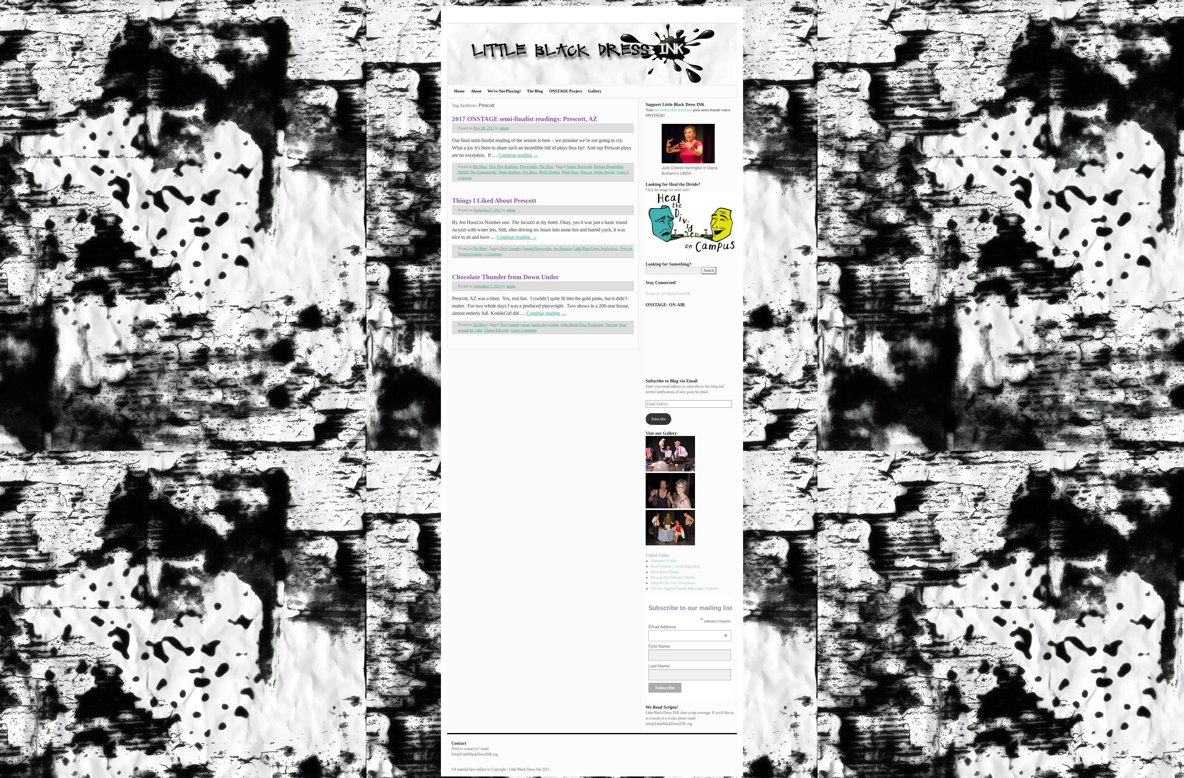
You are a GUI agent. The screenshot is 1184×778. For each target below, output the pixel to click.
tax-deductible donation (673, 110)
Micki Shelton (549, 172)
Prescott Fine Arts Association (673, 583)
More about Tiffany (665, 572)
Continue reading (518, 155)
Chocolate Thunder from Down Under (505, 277)
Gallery (595, 91)
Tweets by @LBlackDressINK (668, 293)
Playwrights (528, 167)
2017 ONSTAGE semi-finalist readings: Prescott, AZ (524, 119)
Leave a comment (523, 330)
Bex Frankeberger (484, 172)
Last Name (659, 665)
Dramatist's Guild (663, 561)
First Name (659, 646)
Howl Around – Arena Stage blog (675, 566)
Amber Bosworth (579, 167)
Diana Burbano (510, 172)
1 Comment (493, 254)
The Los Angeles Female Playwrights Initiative (685, 588)
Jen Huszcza (562, 248)
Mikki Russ (570, 172)
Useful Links (657, 555)
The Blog (535, 91)
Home (459, 91)
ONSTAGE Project (565, 91)
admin (504, 128)
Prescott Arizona (470, 254)
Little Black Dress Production (582, 325)
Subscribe (658, 419)
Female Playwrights (537, 248)
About (476, 91)
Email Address (687, 626)
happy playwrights (545, 325)
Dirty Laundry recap (515, 325)
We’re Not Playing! (504, 91)
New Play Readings (503, 167)
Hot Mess (480, 167)
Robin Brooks (604, 172)
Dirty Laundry (510, 248)
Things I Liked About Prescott (494, 200)
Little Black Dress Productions (596, 248)
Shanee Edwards (496, 330)
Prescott (586, 172)
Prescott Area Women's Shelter (673, 577)
